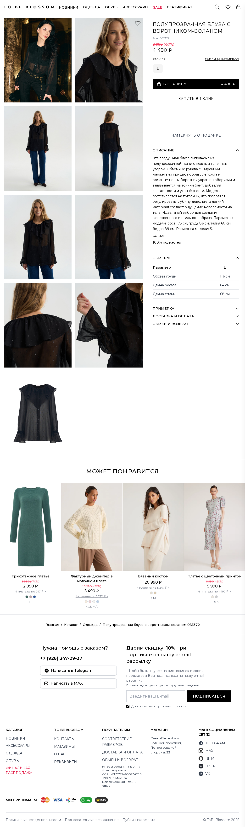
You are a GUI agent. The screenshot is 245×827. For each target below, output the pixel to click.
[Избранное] (228, 7)
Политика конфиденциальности (33, 820)
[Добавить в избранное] (137, 23)
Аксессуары (135, 7)
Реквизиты (65, 762)
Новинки (68, 7)
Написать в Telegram (72, 670)
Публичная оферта (138, 820)
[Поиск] (217, 7)
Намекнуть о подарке (196, 135)
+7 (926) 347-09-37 (61, 658)
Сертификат (179, 7)
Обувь (111, 7)
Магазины (64, 746)
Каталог (71, 625)
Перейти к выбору (30, 561)
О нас (60, 754)
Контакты (64, 739)
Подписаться (209, 696)
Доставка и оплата (122, 752)
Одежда (91, 7)
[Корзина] (238, 7)
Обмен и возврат (120, 760)
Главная (52, 625)
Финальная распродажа (19, 770)
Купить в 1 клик (196, 98)
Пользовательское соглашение (92, 820)
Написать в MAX (66, 683)
